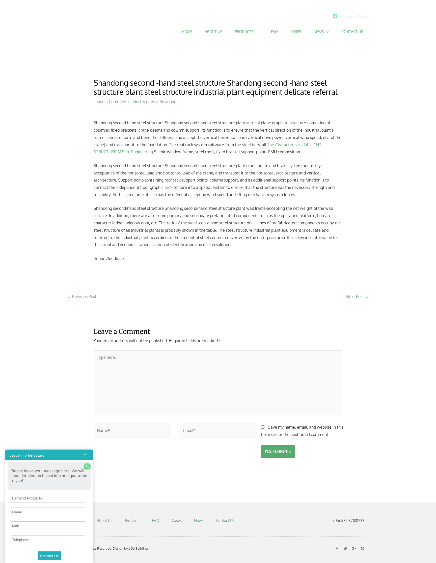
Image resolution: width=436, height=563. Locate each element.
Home (187, 31)
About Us (213, 31)
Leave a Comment (110, 101)
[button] (49, 454)
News (319, 31)
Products (244, 31)
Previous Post (81, 296)
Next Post (357, 296)
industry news (143, 101)
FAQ (274, 31)
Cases (295, 31)
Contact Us (352, 31)
